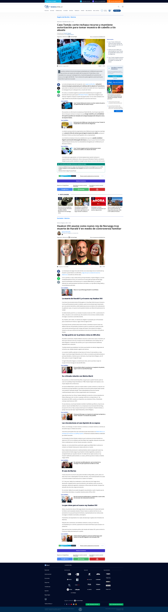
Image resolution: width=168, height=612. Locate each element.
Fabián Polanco (70, 34)
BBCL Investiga (89, 10)
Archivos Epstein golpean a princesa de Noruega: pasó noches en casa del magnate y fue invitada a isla (88, 536)
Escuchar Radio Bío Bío (116, 1)
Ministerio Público (83, 94)
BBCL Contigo (96, 10)
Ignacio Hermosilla (66, 231)
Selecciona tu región (51, 1)
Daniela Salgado (67, 33)
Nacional (52, 10)
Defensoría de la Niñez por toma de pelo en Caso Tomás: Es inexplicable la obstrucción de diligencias (89, 123)
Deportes (71, 10)
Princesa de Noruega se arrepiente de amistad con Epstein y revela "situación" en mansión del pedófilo (89, 415)
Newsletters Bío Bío (86, 1)
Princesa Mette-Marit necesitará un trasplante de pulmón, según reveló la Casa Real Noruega (89, 368)
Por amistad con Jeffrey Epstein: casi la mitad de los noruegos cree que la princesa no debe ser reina (87, 463)
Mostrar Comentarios (81, 181)
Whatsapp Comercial (93, 604)
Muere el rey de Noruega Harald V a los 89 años (86, 290)
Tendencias (77, 10)
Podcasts (47, 10)
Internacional (59, 10)
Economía (65, 10)
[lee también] (67, 292)
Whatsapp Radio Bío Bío (117, 604)
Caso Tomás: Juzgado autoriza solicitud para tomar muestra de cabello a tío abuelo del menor (87, 149)
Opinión (82, 10)
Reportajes (47, 595)
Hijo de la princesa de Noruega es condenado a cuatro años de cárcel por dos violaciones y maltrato (89, 497)
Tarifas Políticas (48, 603)
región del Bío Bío (90, 84)
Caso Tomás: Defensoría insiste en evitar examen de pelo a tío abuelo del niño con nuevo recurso (89, 103)
